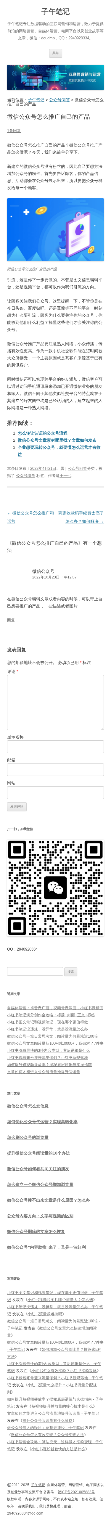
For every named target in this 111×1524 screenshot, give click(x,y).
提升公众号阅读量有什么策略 (47, 1420)
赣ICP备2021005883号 (76, 1492)
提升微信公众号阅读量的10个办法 (38, 1153)
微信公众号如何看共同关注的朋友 (38, 1168)
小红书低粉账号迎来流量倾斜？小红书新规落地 (47, 1057)
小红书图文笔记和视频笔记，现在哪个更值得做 (47, 1022)
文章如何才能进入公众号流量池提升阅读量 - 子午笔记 (53, 1413)
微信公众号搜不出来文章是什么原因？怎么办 (48, 1200)
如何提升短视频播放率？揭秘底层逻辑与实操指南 (49, 1064)
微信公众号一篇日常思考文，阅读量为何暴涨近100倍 (52, 1036)
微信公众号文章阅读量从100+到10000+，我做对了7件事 (55, 1043)
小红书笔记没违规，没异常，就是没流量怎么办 (47, 1029)
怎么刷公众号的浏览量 (28, 1137)
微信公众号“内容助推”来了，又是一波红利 (46, 1247)
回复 (11, 620)
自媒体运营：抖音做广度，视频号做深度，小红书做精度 (55, 1008)
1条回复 (14, 130)
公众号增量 (25, 475)
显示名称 (15, 736)
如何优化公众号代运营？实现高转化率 (42, 1121)
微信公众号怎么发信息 (28, 1106)
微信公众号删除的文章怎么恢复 (36, 1231)
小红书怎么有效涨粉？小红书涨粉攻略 (64, 1371)
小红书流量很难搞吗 (45, 1314)
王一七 (65, 475)
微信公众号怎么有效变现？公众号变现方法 (47, 1435)
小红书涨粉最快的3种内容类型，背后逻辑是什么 (48, 1050)
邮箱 (11, 760)
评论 (12, 671)
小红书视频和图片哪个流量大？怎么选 (60, 1300)
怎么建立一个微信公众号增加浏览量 (40, 1184)
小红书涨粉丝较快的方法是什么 (58, 1449)
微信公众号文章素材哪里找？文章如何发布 (57, 440)
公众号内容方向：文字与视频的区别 (40, 1215)
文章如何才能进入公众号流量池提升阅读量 (43, 1072)
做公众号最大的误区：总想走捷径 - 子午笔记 (45, 1427)
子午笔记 (55, 11)
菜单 (55, 53)
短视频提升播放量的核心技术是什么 (62, 1406)
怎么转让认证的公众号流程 (42, 433)
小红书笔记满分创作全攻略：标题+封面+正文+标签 (51, 1015)
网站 (11, 782)
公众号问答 (77, 468)
